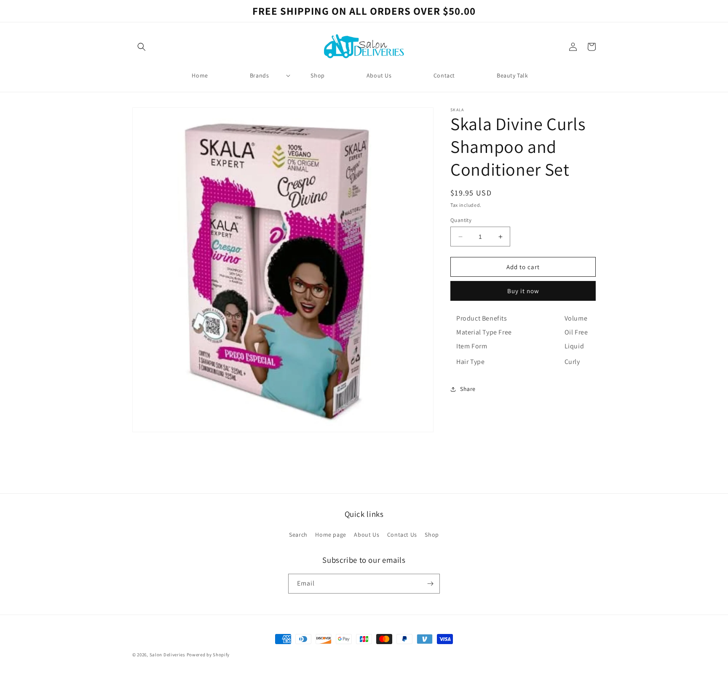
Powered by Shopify (208, 655)
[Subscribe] (430, 584)
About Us (366, 534)
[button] (141, 46)
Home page (330, 534)
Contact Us (402, 534)
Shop (432, 534)
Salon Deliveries (167, 655)
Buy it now (523, 291)
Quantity (460, 220)
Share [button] (468, 389)
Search (298, 534)
